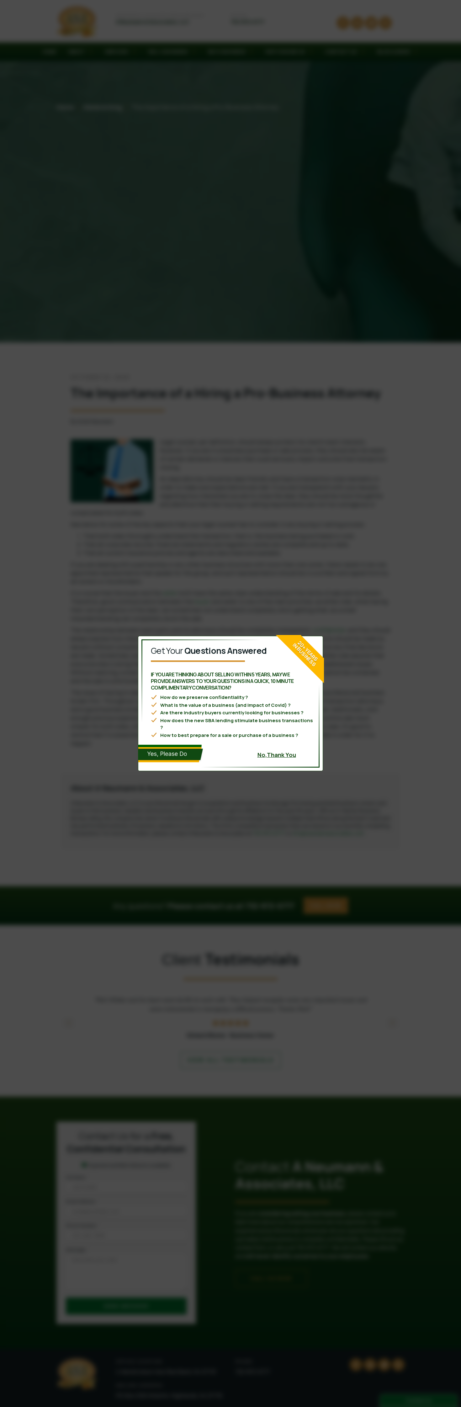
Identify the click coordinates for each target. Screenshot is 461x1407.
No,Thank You (276, 755)
